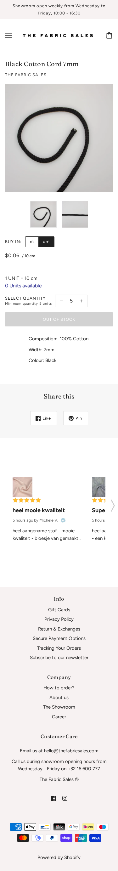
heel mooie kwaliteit (39, 510)
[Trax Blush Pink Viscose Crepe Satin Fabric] (22, 487)
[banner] (58, 35)
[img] (53, 798)
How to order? (59, 688)
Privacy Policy (59, 619)
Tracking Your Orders (59, 648)
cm (46, 241)
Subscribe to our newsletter (59, 657)
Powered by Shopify (59, 857)
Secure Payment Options (59, 638)
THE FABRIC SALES (26, 74)
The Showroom (59, 707)
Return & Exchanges (59, 629)
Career (59, 717)
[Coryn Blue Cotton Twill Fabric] (102, 487)
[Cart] (110, 35)
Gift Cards (59, 610)
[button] (113, 504)
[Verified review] (63, 520)
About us (59, 697)
